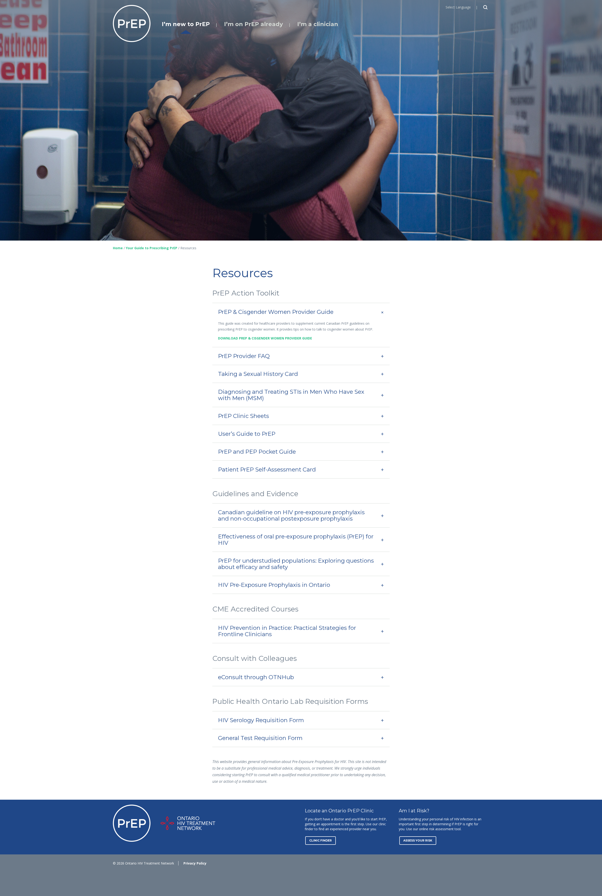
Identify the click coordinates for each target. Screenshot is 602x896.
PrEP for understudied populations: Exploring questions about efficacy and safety (296, 563)
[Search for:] (486, 7)
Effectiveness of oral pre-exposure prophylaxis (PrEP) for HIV (295, 539)
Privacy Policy (194, 863)
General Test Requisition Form (260, 738)
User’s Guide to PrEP (246, 433)
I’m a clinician (317, 24)
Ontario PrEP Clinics (131, 23)
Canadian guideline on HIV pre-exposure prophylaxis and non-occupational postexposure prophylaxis (291, 515)
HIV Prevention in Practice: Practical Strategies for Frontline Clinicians (287, 631)
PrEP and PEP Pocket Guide (257, 451)
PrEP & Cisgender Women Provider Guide (275, 311)
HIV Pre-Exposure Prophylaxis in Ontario (274, 584)
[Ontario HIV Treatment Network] (188, 823)
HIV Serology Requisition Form (261, 720)
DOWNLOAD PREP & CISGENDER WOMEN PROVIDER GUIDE (265, 338)
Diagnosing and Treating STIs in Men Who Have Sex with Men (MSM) (291, 394)
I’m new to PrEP (186, 24)
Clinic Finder (320, 840)
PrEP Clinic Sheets (243, 416)
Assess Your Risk (417, 840)
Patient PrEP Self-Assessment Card (267, 469)
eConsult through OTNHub (256, 677)
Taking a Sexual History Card (258, 373)
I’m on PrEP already (253, 24)
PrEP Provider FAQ (244, 356)
